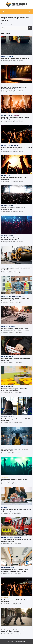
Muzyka (16, 145)
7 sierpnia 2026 (7, 422)
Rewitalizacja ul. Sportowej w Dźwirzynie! (15, 58)
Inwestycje (4, 56)
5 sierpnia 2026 (7, 453)
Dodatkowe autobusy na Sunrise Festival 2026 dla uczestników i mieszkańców (14, 570)
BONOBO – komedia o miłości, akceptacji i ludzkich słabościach (14, 88)
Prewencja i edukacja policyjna (11, 537)
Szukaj (30, 28)
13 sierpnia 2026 (7, 362)
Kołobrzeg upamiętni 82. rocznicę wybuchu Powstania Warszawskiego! (15, 630)
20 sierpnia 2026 (7, 60)
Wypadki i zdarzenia (7, 447)
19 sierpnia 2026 (7, 272)
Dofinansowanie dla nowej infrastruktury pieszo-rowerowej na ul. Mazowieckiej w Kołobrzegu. (15, 330)
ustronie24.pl (21, 641)
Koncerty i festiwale (7, 628)
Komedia (3, 85)
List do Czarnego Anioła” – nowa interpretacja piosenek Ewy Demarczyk (16, 148)
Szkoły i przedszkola (7, 356)
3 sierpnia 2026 (7, 483)
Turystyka (4, 477)
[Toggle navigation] (3, 11)
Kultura (10, 115)
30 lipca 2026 (6, 543)
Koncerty (4, 115)
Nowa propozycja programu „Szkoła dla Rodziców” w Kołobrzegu (14, 389)
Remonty (11, 56)
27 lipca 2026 (6, 603)
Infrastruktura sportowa (9, 296)
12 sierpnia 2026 (7, 392)
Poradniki (4, 507)
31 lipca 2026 (6, 513)
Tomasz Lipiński (18, 60)
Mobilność (12, 326)
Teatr (8, 85)
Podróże (16, 115)
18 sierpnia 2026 (7, 302)
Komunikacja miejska (7, 416)
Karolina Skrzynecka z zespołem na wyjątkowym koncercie (12, 238)
